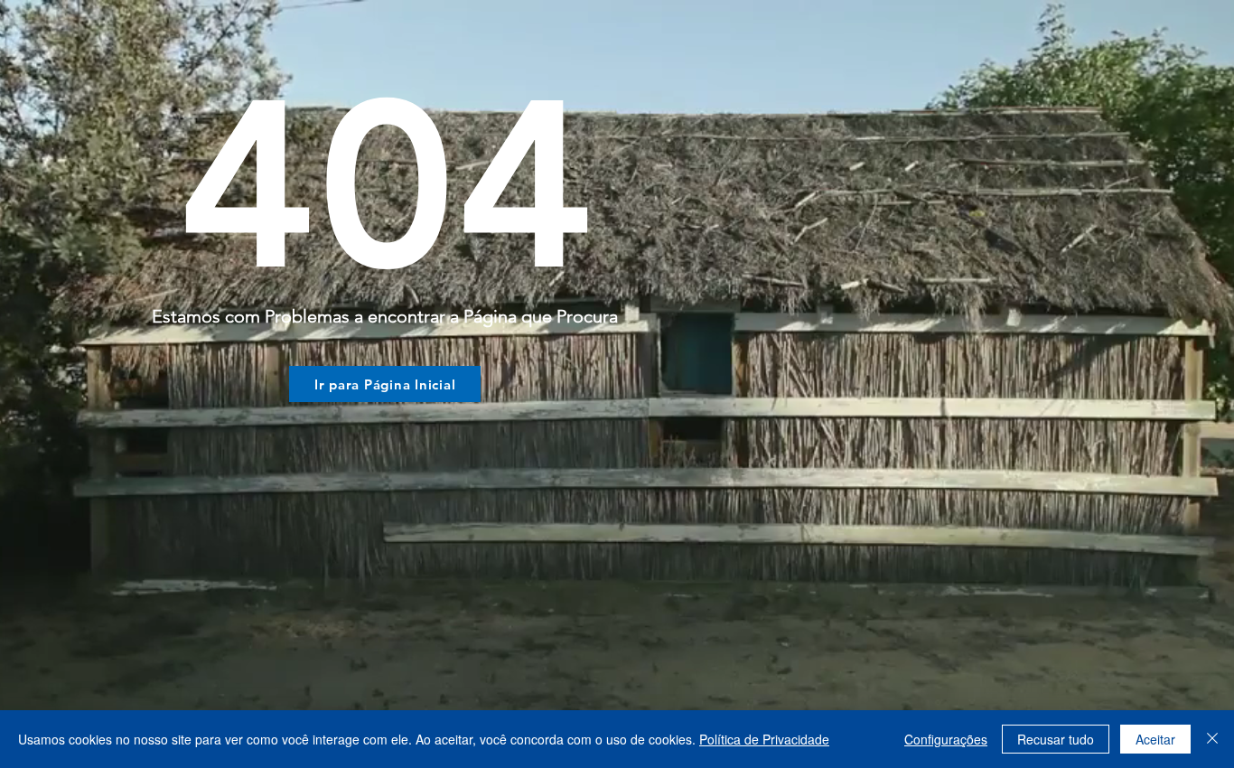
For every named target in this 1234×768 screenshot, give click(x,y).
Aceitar (1155, 739)
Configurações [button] (945, 739)
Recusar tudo (1055, 739)
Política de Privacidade (764, 739)
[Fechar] (1212, 739)
